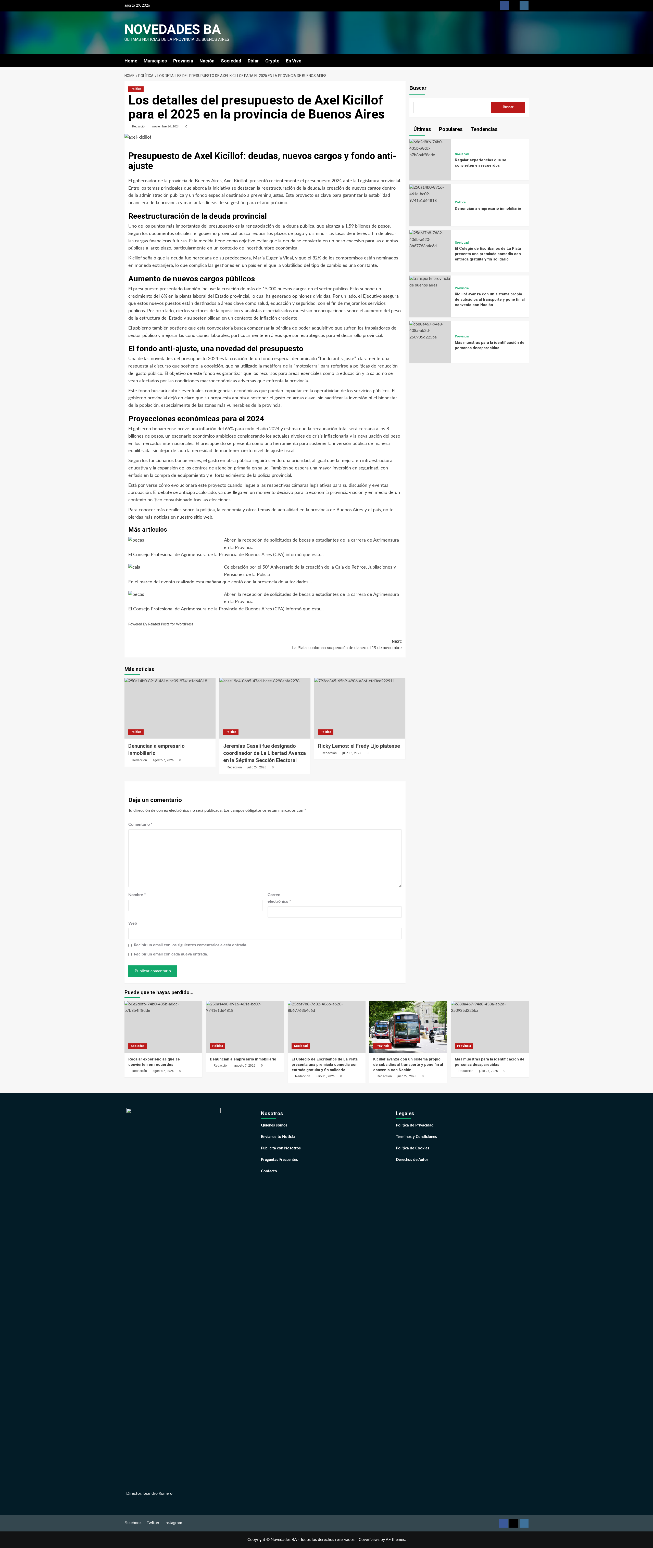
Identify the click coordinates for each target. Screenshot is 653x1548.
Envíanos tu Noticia (278, 1137)
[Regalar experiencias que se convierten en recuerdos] (430, 149)
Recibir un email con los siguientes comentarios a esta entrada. (190, 945)
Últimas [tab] (421, 129)
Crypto (272, 60)
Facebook (133, 1523)
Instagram (173, 1523)
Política (136, 89)
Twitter (153, 1523)
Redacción (139, 126)
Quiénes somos (274, 1125)
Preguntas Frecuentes (279, 1160)
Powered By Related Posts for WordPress (160, 624)
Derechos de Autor (412, 1160)
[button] (525, 60)
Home (130, 60)
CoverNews (369, 1540)
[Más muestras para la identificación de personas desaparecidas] (430, 331)
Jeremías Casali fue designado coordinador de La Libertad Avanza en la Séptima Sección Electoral (264, 753)
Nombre (137, 895)
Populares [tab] (450, 129)
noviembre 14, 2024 (166, 126)
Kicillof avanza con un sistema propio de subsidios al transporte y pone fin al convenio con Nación (490, 299)
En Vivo (294, 60)
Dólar (253, 60)
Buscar (417, 88)
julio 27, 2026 (406, 1076)
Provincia (183, 60)
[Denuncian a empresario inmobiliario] (170, 708)
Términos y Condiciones (416, 1137)
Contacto (269, 1171)
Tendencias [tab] (483, 129)
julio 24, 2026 (256, 767)
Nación (207, 60)
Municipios (155, 60)
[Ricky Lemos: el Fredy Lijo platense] (359, 708)
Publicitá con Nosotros (281, 1148)
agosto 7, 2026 (163, 760)
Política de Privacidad (415, 1125)
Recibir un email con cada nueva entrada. (171, 954)
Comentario (140, 824)
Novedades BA (172, 29)
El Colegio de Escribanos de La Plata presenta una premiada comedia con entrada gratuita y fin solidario (488, 254)
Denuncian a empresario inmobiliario (488, 208)
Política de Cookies (412, 1148)
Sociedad (231, 60)
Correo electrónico (279, 898)
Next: (347, 644)
